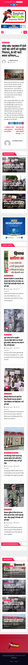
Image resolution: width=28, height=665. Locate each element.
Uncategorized (5, 42)
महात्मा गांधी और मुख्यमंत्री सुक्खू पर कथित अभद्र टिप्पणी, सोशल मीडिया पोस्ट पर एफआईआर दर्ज (13, 203)
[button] (21, 32)
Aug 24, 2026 (9, 466)
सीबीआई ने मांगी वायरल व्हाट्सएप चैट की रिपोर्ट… (9, 129)
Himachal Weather (9, 275)
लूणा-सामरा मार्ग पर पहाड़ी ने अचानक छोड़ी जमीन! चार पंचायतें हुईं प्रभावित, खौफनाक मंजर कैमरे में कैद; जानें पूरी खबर (14, 588)
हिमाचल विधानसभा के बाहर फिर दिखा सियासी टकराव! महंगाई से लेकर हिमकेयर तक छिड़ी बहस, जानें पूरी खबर (13, 168)
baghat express (14, 60)
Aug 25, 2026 (9, 289)
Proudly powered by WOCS (8, 655)
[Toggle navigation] (25, 32)
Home (11, 661)
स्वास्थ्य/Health (15, 452)
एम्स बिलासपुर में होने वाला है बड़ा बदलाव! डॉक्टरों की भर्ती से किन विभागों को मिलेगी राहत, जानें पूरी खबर (13, 622)
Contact (16, 661)
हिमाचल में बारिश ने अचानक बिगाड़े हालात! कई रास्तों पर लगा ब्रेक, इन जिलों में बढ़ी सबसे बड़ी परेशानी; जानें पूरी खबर (13, 571)
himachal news (8, 334)
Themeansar (14, 657)
